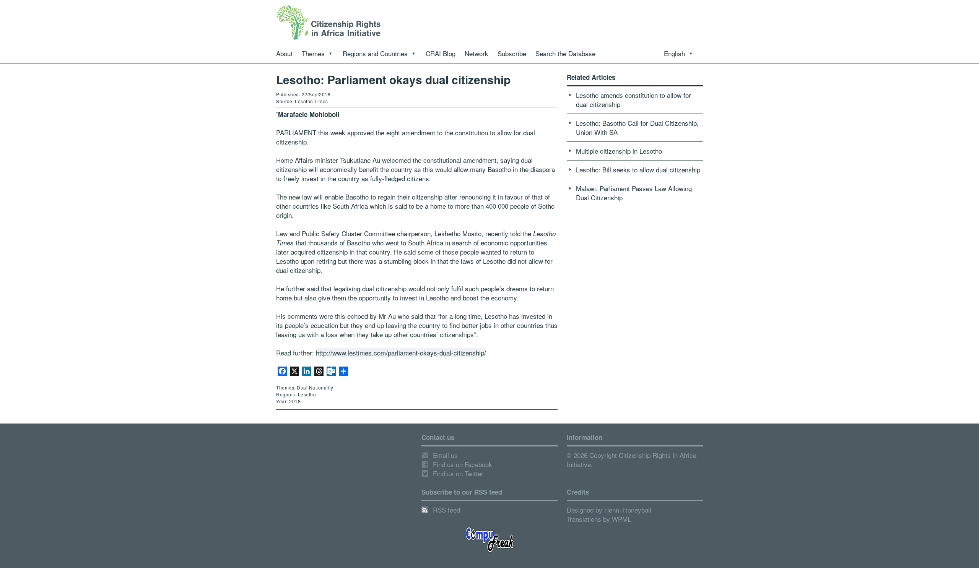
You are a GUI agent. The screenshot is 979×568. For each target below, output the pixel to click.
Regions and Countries (375, 53)
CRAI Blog (440, 53)
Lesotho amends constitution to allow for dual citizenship (633, 99)
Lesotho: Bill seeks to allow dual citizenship (638, 169)
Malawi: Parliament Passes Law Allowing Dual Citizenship (634, 192)
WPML (621, 519)
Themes (313, 53)
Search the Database (565, 53)
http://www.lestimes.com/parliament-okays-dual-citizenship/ (401, 352)
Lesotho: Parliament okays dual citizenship (393, 79)
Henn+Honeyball (627, 509)
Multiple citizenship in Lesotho (619, 151)
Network (476, 53)
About (284, 53)
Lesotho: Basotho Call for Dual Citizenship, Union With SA (637, 127)
